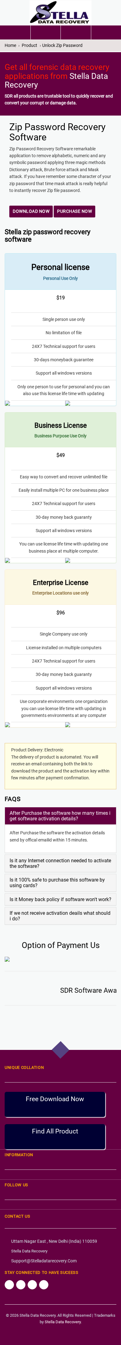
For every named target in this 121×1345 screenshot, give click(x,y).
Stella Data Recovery (29, 1251)
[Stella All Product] (76, 31)
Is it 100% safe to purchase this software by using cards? (57, 882)
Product (29, 45)
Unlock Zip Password (62, 45)
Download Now (31, 211)
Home (10, 45)
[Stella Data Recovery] (60, 12)
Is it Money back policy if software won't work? (60, 899)
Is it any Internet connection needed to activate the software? (60, 863)
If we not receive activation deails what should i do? (60, 916)
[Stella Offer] (46, 32)
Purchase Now (74, 211)
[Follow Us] (9, 1284)
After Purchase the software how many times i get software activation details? (60, 816)
